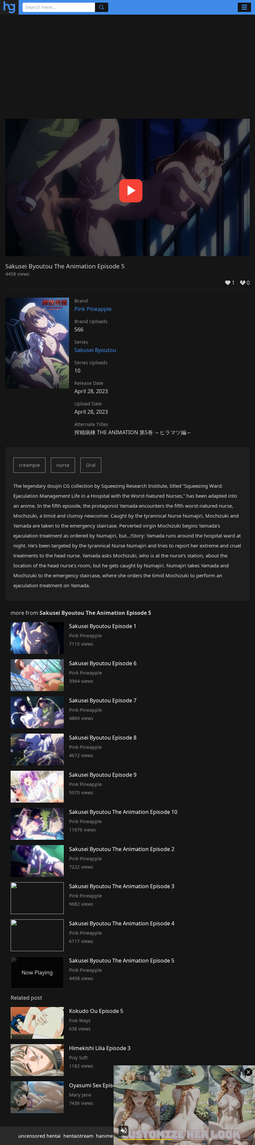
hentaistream (78, 1136)
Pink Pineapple (93, 309)
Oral (91, 465)
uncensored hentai (39, 1136)
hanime (104, 1136)
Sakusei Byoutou (95, 350)
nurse (62, 465)
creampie (29, 465)
